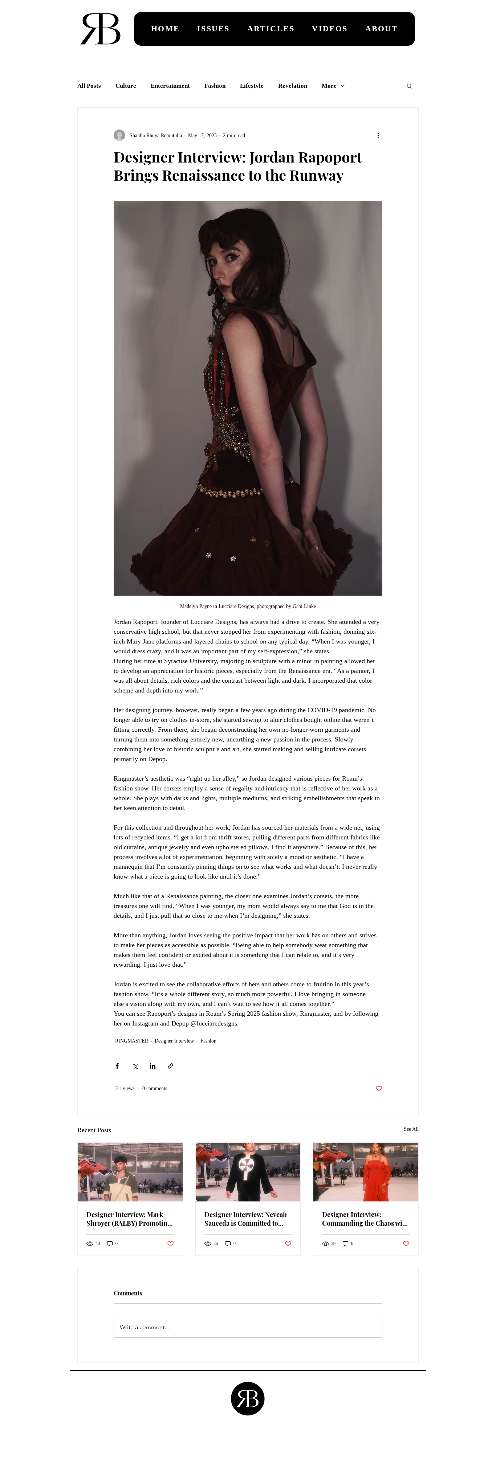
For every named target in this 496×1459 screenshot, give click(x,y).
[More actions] (378, 135)
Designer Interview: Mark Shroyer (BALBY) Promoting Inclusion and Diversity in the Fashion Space (128, 1219)
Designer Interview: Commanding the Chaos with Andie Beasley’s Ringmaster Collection (365, 1219)
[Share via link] (170, 1066)
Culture (125, 85)
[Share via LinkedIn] (152, 1066)
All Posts (89, 85)
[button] (409, 86)
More (329, 85)
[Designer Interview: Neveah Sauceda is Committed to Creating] (248, 1172)
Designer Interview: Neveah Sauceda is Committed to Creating (245, 1219)
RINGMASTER (131, 1041)
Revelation (292, 85)
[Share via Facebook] (117, 1066)
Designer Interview (174, 1041)
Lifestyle (252, 85)
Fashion (214, 85)
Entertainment (170, 85)
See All (411, 1129)
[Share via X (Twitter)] (134, 1066)
